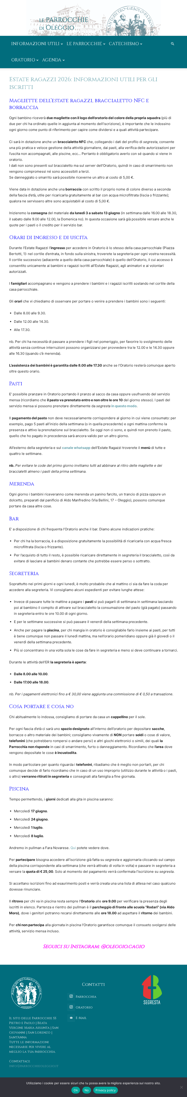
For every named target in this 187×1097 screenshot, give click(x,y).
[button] (172, 44)
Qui (73, 848)
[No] (181, 1087)
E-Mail (81, 1018)
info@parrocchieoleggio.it (34, 1066)
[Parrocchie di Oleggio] (93, 18)
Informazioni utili (35, 44)
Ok (76, 1090)
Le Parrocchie (84, 44)
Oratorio (23, 60)
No (87, 1090)
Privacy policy (106, 1090)
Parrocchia (85, 997)
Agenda (51, 60)
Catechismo (124, 44)
